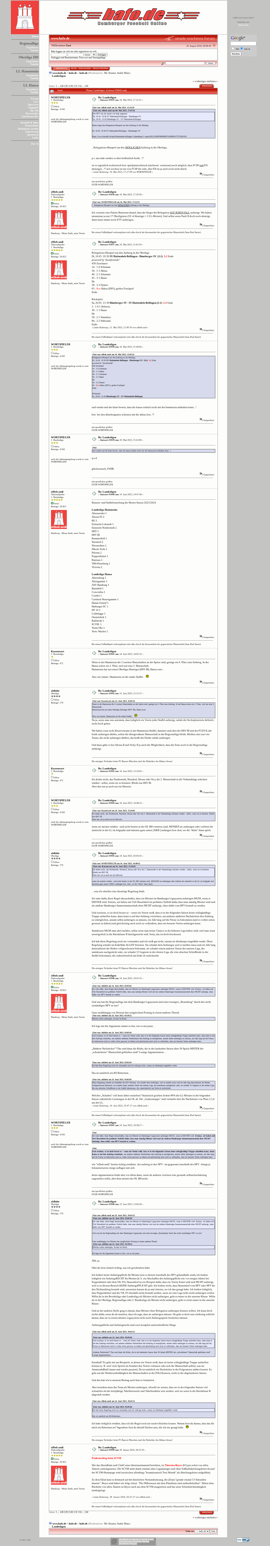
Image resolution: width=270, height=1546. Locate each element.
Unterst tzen (32, 131)
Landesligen (59, 75)
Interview (33, 104)
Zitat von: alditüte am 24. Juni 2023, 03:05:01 (112, 986)
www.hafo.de (59, 72)
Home (35, 36)
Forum (35, 98)
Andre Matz (123, 72)
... (59, 86)
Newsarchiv (32, 113)
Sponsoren (33, 134)
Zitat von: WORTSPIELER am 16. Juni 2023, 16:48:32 (116, 863)
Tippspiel (33, 107)
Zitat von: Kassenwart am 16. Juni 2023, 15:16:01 (113, 810)
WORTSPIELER (60, 97)
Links (35, 137)
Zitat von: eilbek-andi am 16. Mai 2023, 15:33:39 (113, 107)
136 (86, 86)
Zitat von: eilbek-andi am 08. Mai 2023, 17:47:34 (114, 110)
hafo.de (73, 72)
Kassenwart (57, 651)
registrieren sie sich (87, 51)
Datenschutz (32, 125)
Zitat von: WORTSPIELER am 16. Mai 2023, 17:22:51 (116, 202)
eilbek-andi (57, 191)
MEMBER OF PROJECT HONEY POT (136, 1539)
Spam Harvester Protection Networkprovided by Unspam (134, 1542)
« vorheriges (199, 81)
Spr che (34, 110)
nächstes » (212, 81)
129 (66, 86)
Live (36, 101)
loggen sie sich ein (64, 51)
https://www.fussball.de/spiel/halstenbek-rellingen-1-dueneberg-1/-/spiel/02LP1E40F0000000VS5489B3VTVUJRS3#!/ (139, 136)
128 (61, 86)
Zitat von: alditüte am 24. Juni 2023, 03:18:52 (112, 1015)
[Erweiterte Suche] (162, 63)
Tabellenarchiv (30, 116)
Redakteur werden (28, 128)
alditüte (55, 690)
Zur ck (35, 143)
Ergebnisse (32, 47)
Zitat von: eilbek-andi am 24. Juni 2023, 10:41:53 (113, 1215)
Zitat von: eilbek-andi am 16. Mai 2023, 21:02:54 (113, 354)
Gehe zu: (190, 1531)
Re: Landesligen (107, 97)
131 (75, 86)
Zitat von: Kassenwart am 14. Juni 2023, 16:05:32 (113, 701)
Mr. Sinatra (110, 72)
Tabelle (34, 50)
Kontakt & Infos (30, 122)
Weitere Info (243, 25)
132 (80, 86)
